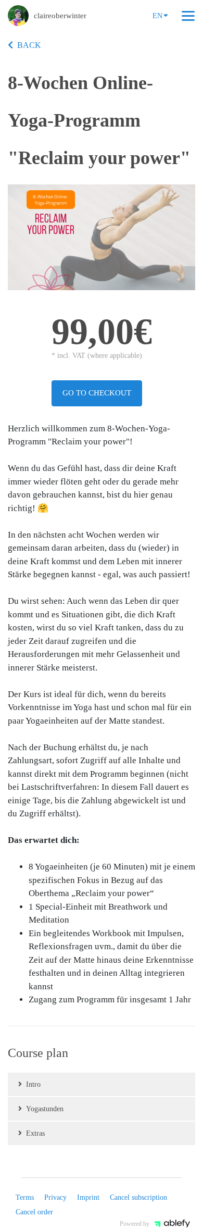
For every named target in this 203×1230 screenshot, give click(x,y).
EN (157, 16)
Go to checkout (96, 393)
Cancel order (34, 1212)
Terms (25, 1197)
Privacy (55, 1197)
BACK (29, 45)
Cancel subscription (138, 1197)
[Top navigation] (188, 15)
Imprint (88, 1197)
